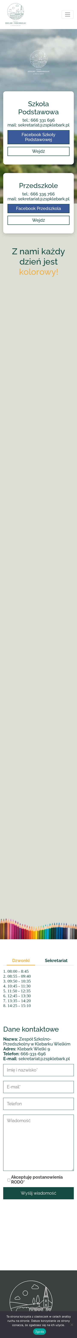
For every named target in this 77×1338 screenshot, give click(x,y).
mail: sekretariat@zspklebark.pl (38, 125)
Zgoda (39, 1331)
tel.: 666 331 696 (38, 120)
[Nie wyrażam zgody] (72, 1324)
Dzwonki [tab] (21, 960)
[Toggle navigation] (68, 14)
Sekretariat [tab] (56, 960)
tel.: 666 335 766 (38, 194)
